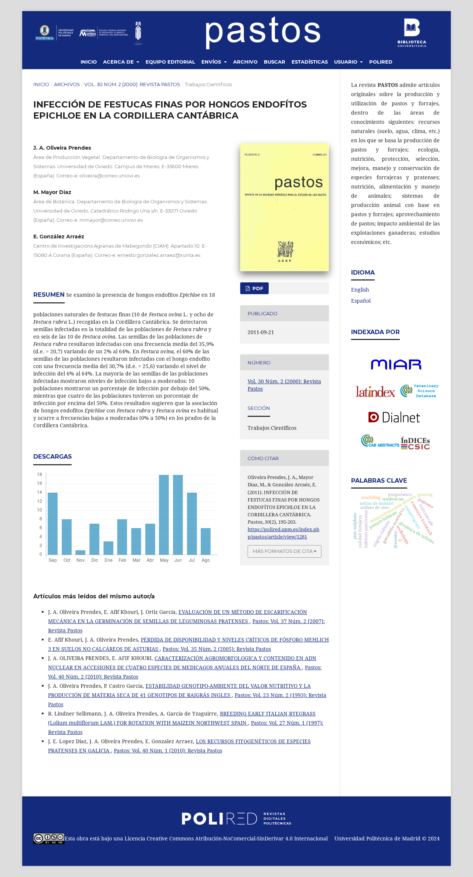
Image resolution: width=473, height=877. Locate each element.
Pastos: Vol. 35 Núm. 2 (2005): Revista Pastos (217, 648)
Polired (380, 62)
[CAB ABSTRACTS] (380, 444)
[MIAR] (396, 369)
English (360, 289)
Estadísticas (310, 62)
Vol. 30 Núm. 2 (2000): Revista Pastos (132, 84)
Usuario (346, 62)
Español (361, 300)
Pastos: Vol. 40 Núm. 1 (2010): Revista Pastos (168, 750)
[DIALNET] (395, 417)
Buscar (274, 62)
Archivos (67, 84)
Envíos (211, 62)
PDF (257, 288)
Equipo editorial (170, 62)
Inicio (89, 62)
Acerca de (119, 62)
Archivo (245, 62)
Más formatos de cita (283, 551)
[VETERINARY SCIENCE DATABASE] (419, 395)
